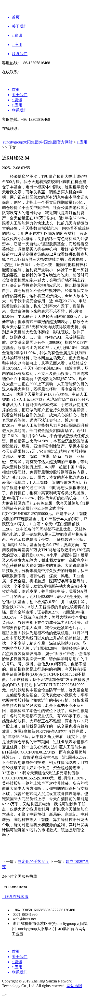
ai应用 (82, 142)
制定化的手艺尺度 (33, 861)
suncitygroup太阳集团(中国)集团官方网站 (38, 142)
